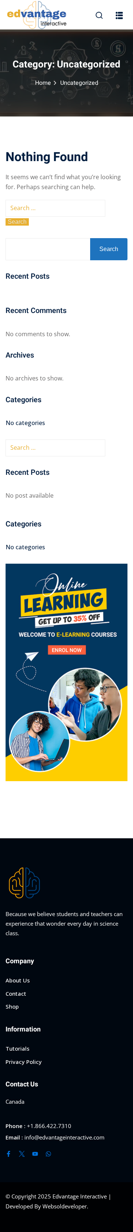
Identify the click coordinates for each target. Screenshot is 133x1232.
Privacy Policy (24, 1061)
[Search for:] (55, 208)
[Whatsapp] (48, 1154)
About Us (18, 980)
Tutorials (18, 1048)
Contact (16, 993)
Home (43, 83)
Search (108, 249)
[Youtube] (35, 1154)
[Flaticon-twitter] (22, 1154)
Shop (12, 1006)
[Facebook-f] (8, 1154)
